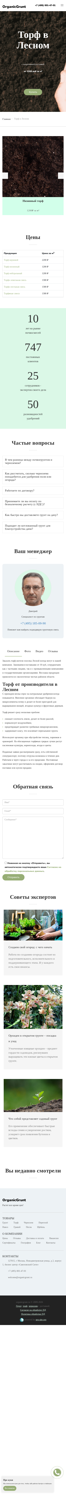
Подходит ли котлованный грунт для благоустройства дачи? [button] (27, 527)
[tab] (33, 461)
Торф (15, 1222)
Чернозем (28, 1222)
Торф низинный (12, 267)
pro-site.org (41, 1319)
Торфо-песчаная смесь (14, 287)
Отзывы (17, 1238)
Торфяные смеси (12, 293)
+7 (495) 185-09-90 (33, 623)
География (26, 1243)
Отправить (13, 877)
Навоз (5, 1227)
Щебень (41, 1227)
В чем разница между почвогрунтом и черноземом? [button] (28, 461)
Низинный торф (33, 200)
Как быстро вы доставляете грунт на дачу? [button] (31, 515)
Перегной (43, 1222)
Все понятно (10, 1488)
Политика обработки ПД (33, 1314)
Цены (5, 1238)
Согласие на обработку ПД (33, 1310)
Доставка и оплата (35, 1238)
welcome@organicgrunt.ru (20, 1277)
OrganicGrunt (14, 6)
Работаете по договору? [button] (19, 490)
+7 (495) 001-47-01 (45, 5)
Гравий (17, 1227)
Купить (33, 92)
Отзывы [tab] (53, 651)
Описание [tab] (13, 651)
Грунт (5, 1222)
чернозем (33, 1306)
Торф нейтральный (13, 273)
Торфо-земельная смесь (15, 280)
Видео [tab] (39, 651)
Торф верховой (11, 260)
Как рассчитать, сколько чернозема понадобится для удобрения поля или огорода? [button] (28, 476)
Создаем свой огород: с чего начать (30, 947)
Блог (38, 1243)
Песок (29, 1227)
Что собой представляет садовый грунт (32, 1118)
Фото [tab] (27, 651)
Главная (6, 119)
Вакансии (54, 1238)
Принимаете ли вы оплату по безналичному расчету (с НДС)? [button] (25, 503)
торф (25, 1306)
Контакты (50, 1243)
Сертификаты (8, 1243)
